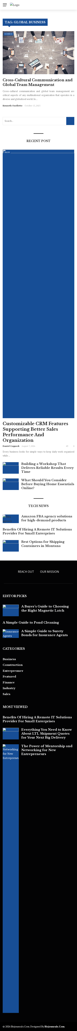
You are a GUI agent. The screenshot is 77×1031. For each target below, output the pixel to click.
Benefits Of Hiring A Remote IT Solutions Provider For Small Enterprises (37, 531)
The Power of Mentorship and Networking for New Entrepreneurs (46, 750)
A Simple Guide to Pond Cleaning (31, 622)
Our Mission (49, 572)
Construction (13, 665)
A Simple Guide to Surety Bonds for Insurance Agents (44, 633)
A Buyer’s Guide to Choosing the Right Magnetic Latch (45, 608)
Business (8, 34)
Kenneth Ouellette (12, 105)
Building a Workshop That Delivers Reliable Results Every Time (47, 468)
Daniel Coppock (11, 446)
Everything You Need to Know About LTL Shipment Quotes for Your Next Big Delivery (46, 733)
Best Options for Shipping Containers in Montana (42, 544)
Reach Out (26, 572)
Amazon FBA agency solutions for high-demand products (46, 518)
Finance (9, 682)
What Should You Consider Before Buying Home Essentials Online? (47, 484)
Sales (7, 152)
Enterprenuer (13, 670)
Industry (9, 688)
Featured (9, 676)
